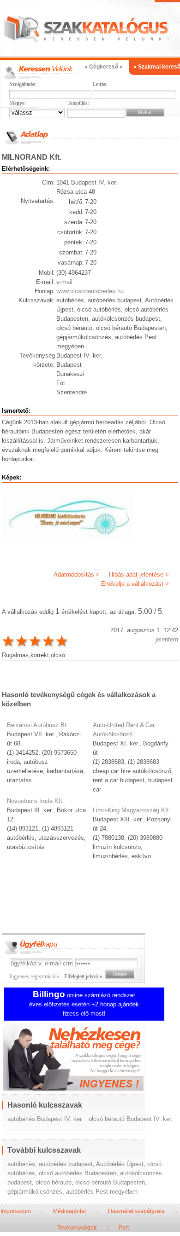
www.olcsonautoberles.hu (90, 291)
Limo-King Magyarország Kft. (132, 810)
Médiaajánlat (69, 1211)
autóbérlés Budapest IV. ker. (45, 1118)
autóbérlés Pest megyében (102, 1191)
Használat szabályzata (136, 1211)
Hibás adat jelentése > (139, 574)
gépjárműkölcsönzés (34, 1191)
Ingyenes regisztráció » (34, 976)
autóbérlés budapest (66, 1164)
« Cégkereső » (103, 67)
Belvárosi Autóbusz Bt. (37, 725)
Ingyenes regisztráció (90, 1058)
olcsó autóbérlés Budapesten (77, 1173)
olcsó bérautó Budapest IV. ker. (131, 1118)
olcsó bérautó (54, 1182)
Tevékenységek (76, 1227)
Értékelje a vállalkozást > (135, 583)
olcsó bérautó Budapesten (110, 1182)
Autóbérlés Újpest (120, 1164)
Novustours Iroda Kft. (35, 800)
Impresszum (15, 1211)
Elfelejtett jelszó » (83, 976)
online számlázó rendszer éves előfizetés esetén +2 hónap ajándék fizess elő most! (84, 1004)
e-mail (64, 281)
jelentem (167, 639)
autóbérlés (21, 1164)
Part (124, 1227)
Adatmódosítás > (77, 574)
